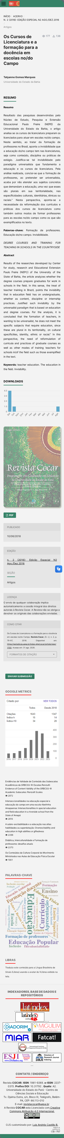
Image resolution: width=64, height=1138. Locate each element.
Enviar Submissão (20, 676)
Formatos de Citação (23, 654)
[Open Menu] (3, 3)
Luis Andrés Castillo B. (45, 1124)
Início (7, 16)
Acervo (18, 16)
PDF (11, 515)
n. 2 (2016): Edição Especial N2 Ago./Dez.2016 (31, 19)
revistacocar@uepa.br (36, 1104)
